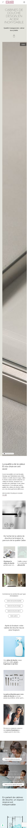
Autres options (14, 616)
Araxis (23, 44)
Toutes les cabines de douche (12, 759)
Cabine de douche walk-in (14, 611)
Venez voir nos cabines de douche (13, 784)
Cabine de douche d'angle (14, 605)
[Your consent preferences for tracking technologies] (2, 825)
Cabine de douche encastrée (14, 600)
